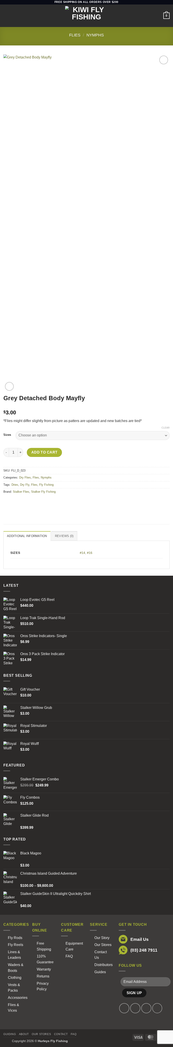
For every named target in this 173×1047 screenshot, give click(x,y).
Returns (43, 976)
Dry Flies (25, 477)
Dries (14, 484)
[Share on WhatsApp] (7, 502)
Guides (100, 972)
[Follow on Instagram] (135, 1008)
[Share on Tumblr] (48, 502)
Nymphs (95, 35)
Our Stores (103, 945)
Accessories (17, 998)
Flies (74, 35)
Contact (61, 1034)
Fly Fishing (46, 484)
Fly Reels (15, 945)
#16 (89, 553)
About (24, 1034)
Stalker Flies (21, 491)
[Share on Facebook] (15, 502)
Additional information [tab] (27, 536)
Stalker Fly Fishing (43, 491)
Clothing (14, 978)
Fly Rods (15, 938)
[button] (6, 15)
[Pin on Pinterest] (40, 502)
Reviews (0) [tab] (64, 536)
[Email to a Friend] (32, 502)
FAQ (69, 956)
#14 (82, 553)
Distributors (103, 965)
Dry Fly (24, 484)
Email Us (139, 939)
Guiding (9, 1034)
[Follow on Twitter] (146, 1008)
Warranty (44, 969)
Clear (166, 427)
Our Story (101, 938)
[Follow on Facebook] (124, 1008)
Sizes (7, 434)
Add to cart (44, 452)
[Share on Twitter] (23, 502)
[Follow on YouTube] (157, 1008)
